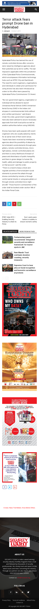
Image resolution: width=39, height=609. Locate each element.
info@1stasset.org (23, 578)
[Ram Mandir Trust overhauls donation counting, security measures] (7, 255)
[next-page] (7, 278)
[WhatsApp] (19, 204)
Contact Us (19, 602)
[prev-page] (3, 278)
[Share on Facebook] (4, 487)
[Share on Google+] (15, 487)
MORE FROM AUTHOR (27, 231)
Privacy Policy (6, 600)
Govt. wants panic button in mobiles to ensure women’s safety (28, 219)
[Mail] (22, 592)
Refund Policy (31, 600)
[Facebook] (4, 204)
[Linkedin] (16, 592)
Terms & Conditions (19, 600)
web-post (7, 31)
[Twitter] (9, 204)
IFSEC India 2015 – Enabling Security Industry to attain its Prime (9, 220)
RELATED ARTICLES (10, 231)
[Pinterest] (14, 204)
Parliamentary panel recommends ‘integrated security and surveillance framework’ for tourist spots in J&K (24, 242)
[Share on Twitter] (10, 487)
